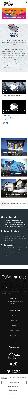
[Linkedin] (7, 123)
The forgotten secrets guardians (15, 194)
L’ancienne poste (9, 152)
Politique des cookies (13, 393)
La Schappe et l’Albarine (12, 173)
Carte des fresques (14, 331)
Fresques (14, 326)
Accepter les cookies (14, 382)
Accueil (14, 315)
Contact (14, 341)
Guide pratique (14, 336)
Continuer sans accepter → (14, 386)
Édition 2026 (14, 320)
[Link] (4, 123)
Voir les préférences (14, 390)
